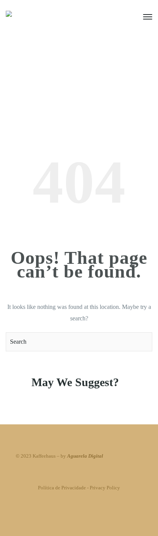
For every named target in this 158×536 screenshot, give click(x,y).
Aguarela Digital (85, 456)
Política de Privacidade (62, 488)
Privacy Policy (105, 488)
